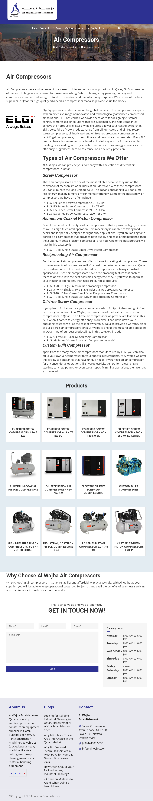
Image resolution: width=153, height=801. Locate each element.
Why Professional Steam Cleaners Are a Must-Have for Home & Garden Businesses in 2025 (58, 754)
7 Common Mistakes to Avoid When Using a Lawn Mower (58, 782)
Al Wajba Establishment (46, 796)
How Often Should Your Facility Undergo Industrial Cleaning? (59, 770)
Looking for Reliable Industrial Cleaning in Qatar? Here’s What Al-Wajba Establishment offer (58, 723)
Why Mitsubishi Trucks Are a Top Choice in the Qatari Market (58, 738)
